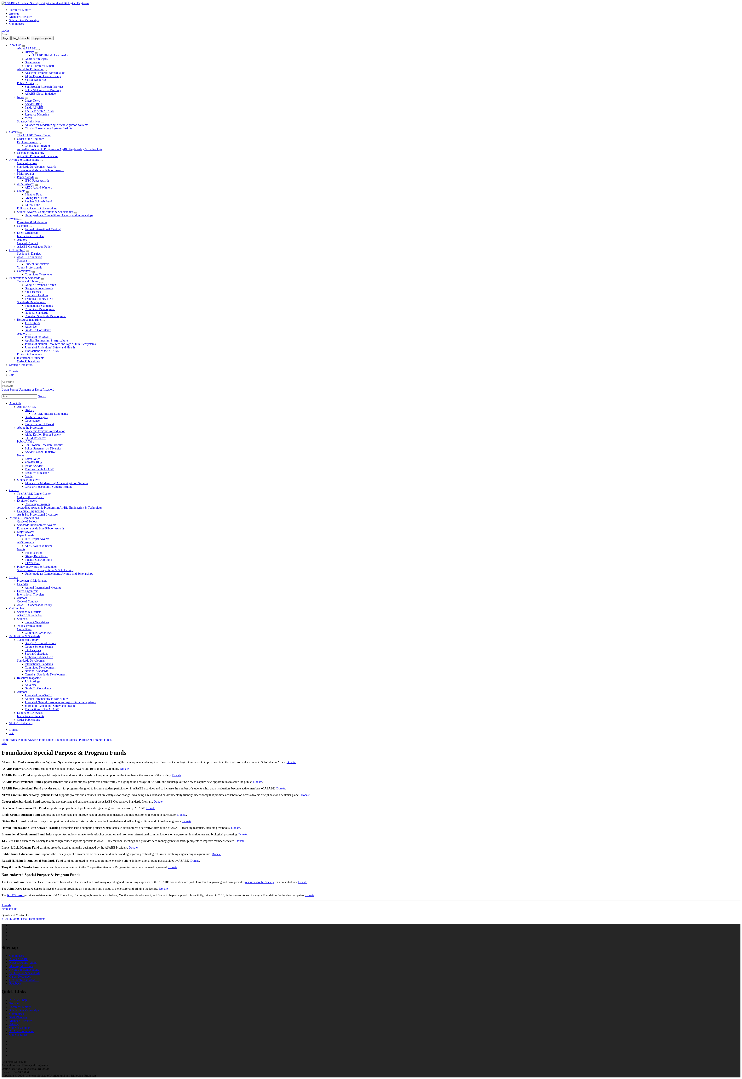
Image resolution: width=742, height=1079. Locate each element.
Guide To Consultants (38, 330)
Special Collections (36, 295)
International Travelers (30, 236)
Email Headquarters (33, 918)
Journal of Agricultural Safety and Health (50, 347)
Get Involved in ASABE (24, 980)
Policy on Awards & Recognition (37, 208)
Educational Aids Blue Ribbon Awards (40, 170)
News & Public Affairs (23, 962)
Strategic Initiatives (28, 121)
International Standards (39, 305)
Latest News (32, 100)
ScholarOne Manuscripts (24, 20)
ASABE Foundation (29, 257)
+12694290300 (11, 918)
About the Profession (30, 69)
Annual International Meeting (43, 229)
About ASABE (26, 48)
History (29, 52)
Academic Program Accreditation (45, 72)
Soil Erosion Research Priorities (44, 86)
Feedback (15, 983)
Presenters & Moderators (32, 222)
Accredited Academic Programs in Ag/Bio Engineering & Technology (59, 149)
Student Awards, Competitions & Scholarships (45, 211)
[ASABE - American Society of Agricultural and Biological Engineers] (45, 3)
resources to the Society (259, 882)
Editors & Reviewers (30, 354)
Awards (6, 905)
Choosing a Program (37, 145)
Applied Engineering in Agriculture (46, 340)
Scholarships (9, 908)
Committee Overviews (38, 274)
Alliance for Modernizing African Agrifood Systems (56, 125)
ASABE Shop (18, 1000)
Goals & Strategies (36, 58)
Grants (21, 191)
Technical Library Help (39, 298)
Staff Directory (18, 1017)
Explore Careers (27, 142)
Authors (22, 239)
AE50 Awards (25, 184)
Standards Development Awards (36, 166)
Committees (16, 23)
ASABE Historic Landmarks (50, 55)
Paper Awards (25, 177)
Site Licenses (33, 291)
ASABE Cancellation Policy (34, 246)
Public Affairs (25, 83)
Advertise (31, 326)
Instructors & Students (30, 357)
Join (11, 374)
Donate (13, 371)
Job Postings (32, 323)
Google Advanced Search (40, 284)
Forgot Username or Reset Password (32, 389)
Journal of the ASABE (38, 337)
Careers (14, 131)
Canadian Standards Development (45, 316)
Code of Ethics (18, 1034)
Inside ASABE (34, 107)
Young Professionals (29, 267)
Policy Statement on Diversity (43, 90)
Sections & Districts (29, 253)
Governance (32, 62)
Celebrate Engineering (30, 152)
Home (5, 739)
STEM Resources (35, 79)
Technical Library (20, 9)
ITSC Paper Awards (37, 180)
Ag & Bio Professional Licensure (37, 156)
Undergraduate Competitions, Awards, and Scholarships (59, 215)
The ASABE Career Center (34, 135)
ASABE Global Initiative (40, 93)
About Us (15, 45)
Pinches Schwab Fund (38, 201)
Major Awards (25, 173)
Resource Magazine (37, 114)
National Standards (36, 312)
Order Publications (28, 361)
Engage (14, 13)
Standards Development (31, 302)
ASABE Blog (33, 104)
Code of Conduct (27, 243)
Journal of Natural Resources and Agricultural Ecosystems (60, 344)
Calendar (22, 225)
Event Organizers (27, 232)
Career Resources (20, 976)
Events (13, 218)
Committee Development (40, 309)
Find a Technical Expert (39, 65)
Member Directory (20, 16)
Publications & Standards (24, 278)
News (20, 97)
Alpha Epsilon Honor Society (43, 76)
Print (4, 743)
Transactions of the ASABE (42, 351)
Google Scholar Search (39, 288)
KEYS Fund (32, 204)
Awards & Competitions (24, 159)
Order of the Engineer (30, 138)
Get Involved (17, 250)
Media (28, 118)
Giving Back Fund (36, 198)
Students (22, 260)
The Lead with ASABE (39, 111)
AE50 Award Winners (38, 187)
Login (5, 30)
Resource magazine (29, 319)
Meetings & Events (21, 966)
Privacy (14, 1024)
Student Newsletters (37, 264)
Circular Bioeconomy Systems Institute (48, 128)
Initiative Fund (34, 194)
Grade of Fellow (27, 163)
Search (42, 396)
